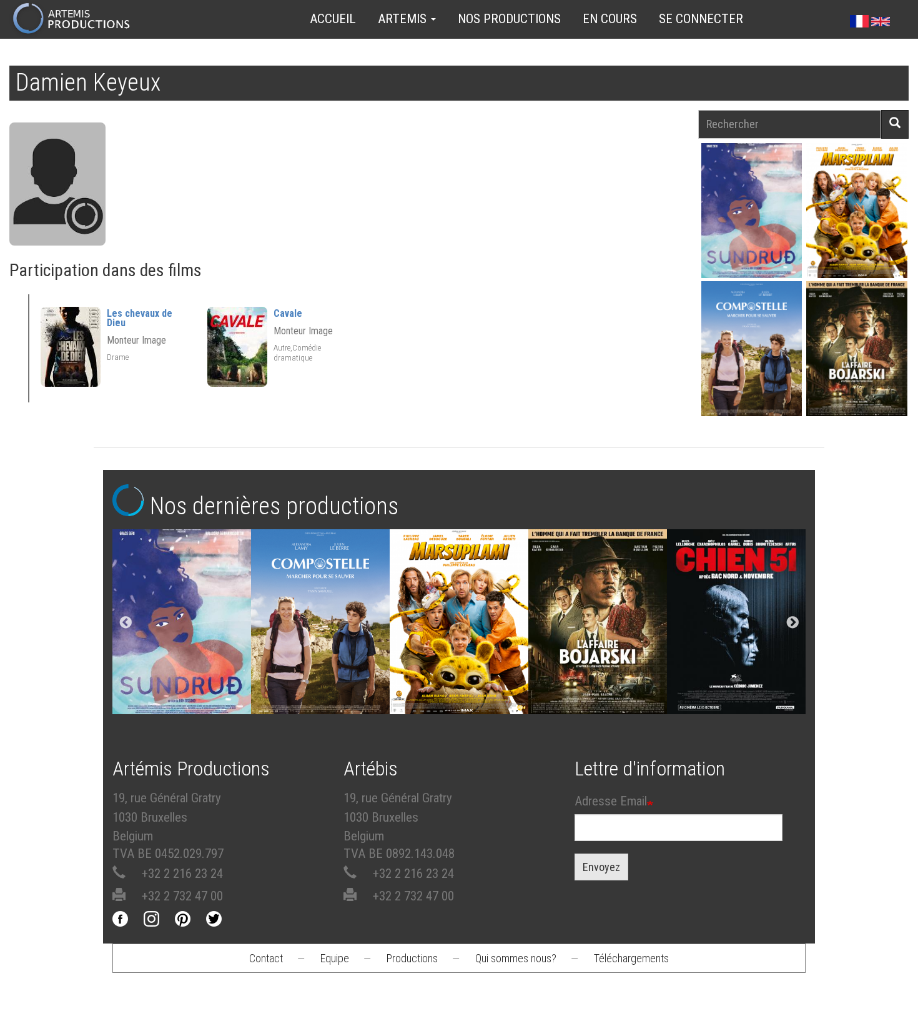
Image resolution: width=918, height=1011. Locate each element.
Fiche (755, 181)
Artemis (404, 18)
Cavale (288, 313)
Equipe (334, 958)
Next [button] (792, 623)
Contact (266, 958)
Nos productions (509, 18)
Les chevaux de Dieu (139, 318)
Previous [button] (125, 623)
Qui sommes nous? (515, 958)
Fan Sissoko (751, 210)
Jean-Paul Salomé (857, 361)
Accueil (333, 18)
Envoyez (601, 867)
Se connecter (701, 18)
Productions (412, 958)
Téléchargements (631, 958)
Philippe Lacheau (856, 222)
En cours (610, 18)
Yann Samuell (751, 361)
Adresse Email (611, 801)
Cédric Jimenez (736, 620)
